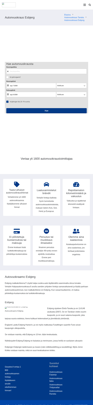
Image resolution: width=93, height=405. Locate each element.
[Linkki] (9, 4)
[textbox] (46, 71)
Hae (46, 110)
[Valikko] (84, 5)
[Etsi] (89, 5)
